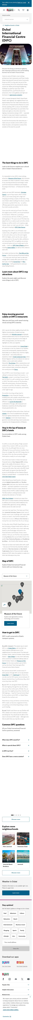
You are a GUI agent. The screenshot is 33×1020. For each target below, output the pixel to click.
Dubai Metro (12, 648)
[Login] (28, 10)
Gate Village (11, 656)
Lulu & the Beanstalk (15, 402)
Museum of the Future (14, 178)
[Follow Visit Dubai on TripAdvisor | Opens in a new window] (16, 979)
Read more (7, 811)
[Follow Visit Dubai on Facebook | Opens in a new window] (3, 979)
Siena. (16, 369)
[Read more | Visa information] (16, 788)
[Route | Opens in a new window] (5, 604)
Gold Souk (16, 675)
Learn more (10, 623)
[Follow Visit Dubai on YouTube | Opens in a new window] (28, 979)
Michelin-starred (16, 334)
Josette (4, 413)
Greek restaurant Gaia (19, 357)
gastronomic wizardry (16, 95)
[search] (19, 10)
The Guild (5, 377)
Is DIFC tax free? (7, 751)
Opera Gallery (11, 247)
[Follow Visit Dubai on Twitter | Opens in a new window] (22, 979)
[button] (7, 1016)
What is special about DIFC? (11, 745)
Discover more (16, 819)
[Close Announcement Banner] (28, 2)
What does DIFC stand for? (11, 740)
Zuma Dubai (24, 346)
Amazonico (5, 395)
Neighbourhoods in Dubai (12, 25)
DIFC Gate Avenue (20, 227)
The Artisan (12, 363)
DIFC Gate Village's (18, 245)
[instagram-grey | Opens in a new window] (10, 979)
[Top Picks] (23, 10)
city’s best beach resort (8, 477)
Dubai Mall (5, 675)
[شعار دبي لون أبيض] (7, 974)
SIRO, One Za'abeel (7, 498)
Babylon (8, 418)
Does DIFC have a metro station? (13, 757)
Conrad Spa (16, 262)
